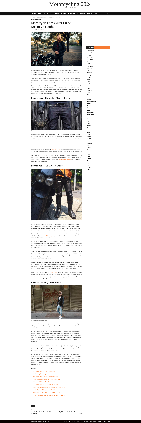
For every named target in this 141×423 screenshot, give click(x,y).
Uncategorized (91, 161)
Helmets (89, 13)
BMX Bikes (90, 66)
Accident (89, 53)
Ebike (88, 81)
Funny (57, 13)
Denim (37, 405)
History (89, 105)
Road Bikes (90, 139)
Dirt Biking (90, 77)
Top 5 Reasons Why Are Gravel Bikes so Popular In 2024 (70, 412)
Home (34, 13)
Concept (45, 13)
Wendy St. (35, 29)
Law (88, 121)
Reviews (89, 136)
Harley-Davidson (73, 13)
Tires (95, 13)
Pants (56, 405)
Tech (88, 150)
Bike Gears (90, 59)
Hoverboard (90, 112)
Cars (88, 70)
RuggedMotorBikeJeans (65, 159)
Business (89, 68)
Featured (89, 90)
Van (88, 165)
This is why (49, 236)
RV (87, 141)
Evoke (51, 13)
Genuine (63, 13)
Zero (88, 169)
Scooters (89, 143)
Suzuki (88, 147)
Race (88, 134)
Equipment (37, 17)
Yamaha (89, 167)
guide (41, 405)
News (88, 132)
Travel (88, 156)
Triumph (89, 158)
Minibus (89, 125)
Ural (88, 163)
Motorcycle (38, 19)
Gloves (89, 99)
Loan (88, 123)
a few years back (56, 149)
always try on (54, 272)
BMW (39, 13)
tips (59, 405)
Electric (89, 83)
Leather (45, 405)
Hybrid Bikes (90, 114)
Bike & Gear (90, 57)
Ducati (88, 79)
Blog (88, 61)
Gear (88, 94)
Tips (88, 152)
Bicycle (89, 55)
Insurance (89, 117)
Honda (88, 110)
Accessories (90, 50)
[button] (108, 13)
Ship (88, 145)
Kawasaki (82, 13)
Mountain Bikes (91, 130)
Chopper (89, 72)
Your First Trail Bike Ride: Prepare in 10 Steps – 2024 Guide (42, 412)
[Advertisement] (57, 145)
